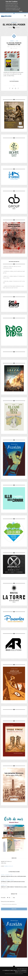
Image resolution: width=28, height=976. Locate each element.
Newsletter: (3, 897)
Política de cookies (16, 9)
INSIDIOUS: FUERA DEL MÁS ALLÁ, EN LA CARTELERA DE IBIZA (13, 876)
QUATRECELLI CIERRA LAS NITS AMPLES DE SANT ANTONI (13, 881)
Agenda (12, 40)
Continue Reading (14, 81)
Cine (17, 40)
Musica (12, 880)
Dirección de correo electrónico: (8, 901)
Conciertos (7, 880)
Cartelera (7, 874)
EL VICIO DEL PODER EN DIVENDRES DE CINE (14, 43)
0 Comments (14, 48)
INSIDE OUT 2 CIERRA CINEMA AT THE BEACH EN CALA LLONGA (14, 886)
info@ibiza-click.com (8, 866)
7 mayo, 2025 (17, 46)
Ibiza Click (11, 46)
